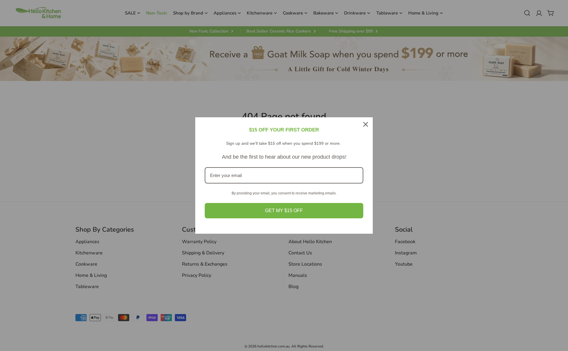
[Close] (366, 124)
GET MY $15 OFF (284, 210)
